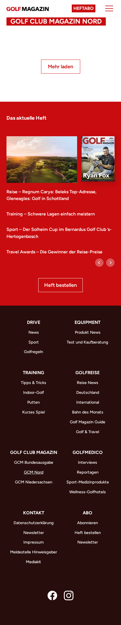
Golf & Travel (87, 431)
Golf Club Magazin (33, 452)
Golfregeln (33, 351)
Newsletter (33, 532)
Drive (33, 322)
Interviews (87, 462)
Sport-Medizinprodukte (87, 482)
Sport (33, 342)
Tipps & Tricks (33, 382)
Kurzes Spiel (33, 412)
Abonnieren (87, 522)
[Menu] (109, 8)
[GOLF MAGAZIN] (27, 8)
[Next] (110, 262)
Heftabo (83, 8)
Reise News (87, 382)
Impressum (33, 542)
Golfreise (87, 372)
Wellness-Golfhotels (87, 491)
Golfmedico (88, 452)
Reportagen (87, 472)
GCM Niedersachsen (33, 482)
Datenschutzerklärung (34, 522)
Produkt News (87, 332)
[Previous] (99, 262)
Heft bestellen (60, 285)
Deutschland (87, 392)
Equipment (87, 322)
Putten (33, 402)
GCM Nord (33, 472)
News (33, 332)
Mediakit (33, 561)
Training (33, 372)
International (87, 402)
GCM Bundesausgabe (33, 462)
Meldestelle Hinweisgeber (33, 551)
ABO (87, 512)
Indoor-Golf (33, 392)
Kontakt (33, 512)
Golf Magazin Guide (87, 421)
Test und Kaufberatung (87, 342)
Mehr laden (60, 66)
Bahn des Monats (87, 412)
